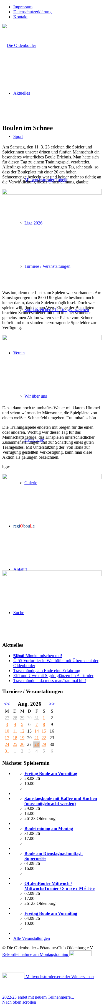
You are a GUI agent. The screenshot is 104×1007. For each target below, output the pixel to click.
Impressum (22, 6)
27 (7, 717)
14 (36, 731)
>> (52, 704)
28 (15, 717)
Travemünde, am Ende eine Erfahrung (46, 670)
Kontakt (20, 16)
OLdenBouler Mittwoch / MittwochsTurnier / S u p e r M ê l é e (59, 886)
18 (15, 737)
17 (7, 737)
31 (36, 717)
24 (7, 744)
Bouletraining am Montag (48, 828)
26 (22, 744)
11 (15, 731)
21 (36, 737)
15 (44, 731)
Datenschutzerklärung (32, 11)
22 (44, 737)
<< (7, 704)
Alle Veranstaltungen (31, 938)
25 (15, 744)
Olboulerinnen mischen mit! (37, 655)
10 (7, 731)
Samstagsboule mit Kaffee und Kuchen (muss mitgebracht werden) (60, 801)
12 (22, 731)
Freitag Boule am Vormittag (50, 773)
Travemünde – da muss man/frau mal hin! (49, 680)
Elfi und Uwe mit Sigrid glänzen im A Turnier (53, 675)
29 (22, 717)
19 (22, 737)
